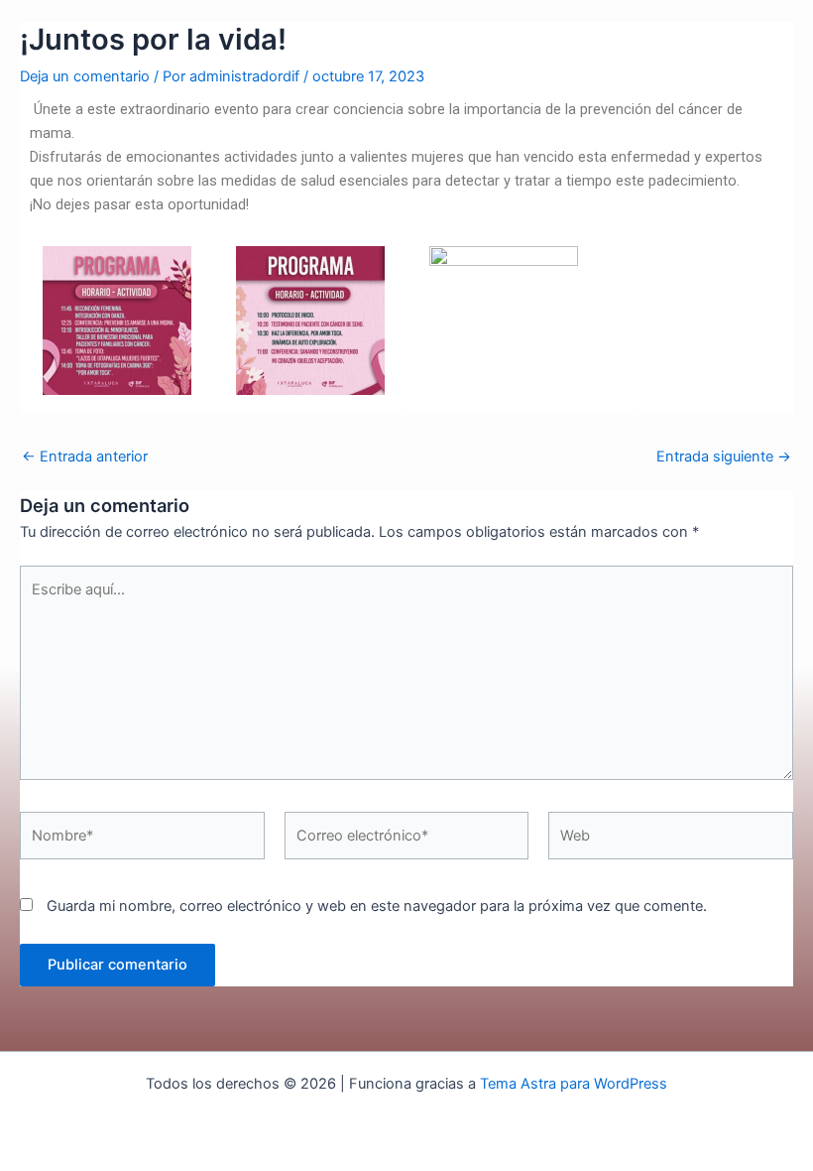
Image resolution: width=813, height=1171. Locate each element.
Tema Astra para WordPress (573, 1084)
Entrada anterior (85, 457)
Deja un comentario (85, 76)
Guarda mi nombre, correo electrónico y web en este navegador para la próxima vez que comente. (377, 906)
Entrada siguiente (723, 457)
